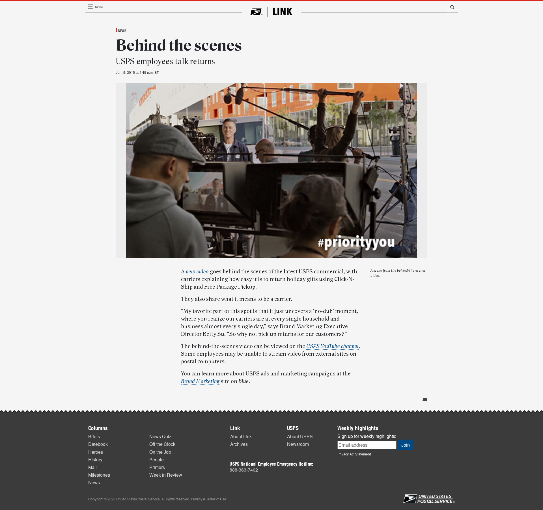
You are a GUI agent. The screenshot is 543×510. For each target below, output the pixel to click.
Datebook (98, 444)
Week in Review (165, 475)
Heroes (95, 452)
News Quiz (160, 436)
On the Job (160, 452)
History (95, 459)
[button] (450, 6)
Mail (92, 467)
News (122, 30)
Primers (157, 467)
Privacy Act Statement (354, 453)
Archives (239, 444)
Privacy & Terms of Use (208, 498)
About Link (241, 436)
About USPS (300, 436)
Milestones (99, 475)
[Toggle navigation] (90, 7)
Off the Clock (162, 444)
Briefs (94, 436)
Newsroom (298, 444)
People (156, 459)
